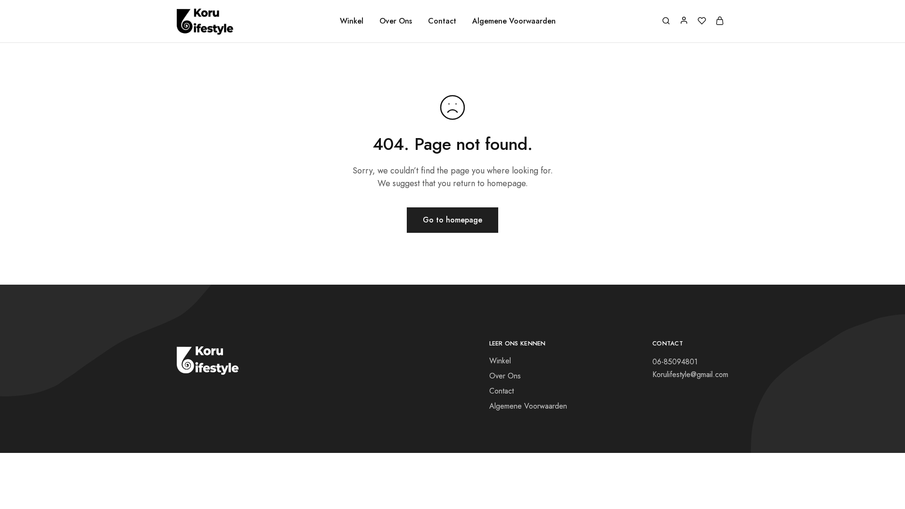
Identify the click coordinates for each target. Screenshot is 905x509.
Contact (442, 21)
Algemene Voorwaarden (514, 21)
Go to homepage (452, 219)
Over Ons (395, 21)
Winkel (351, 21)
